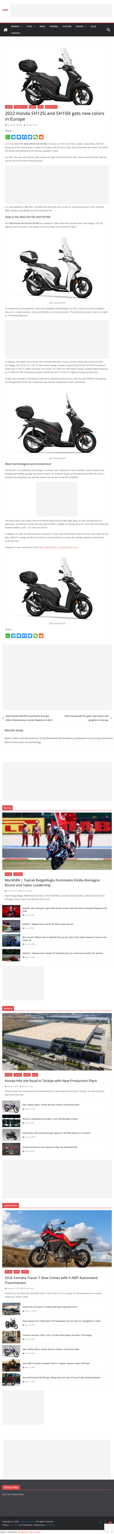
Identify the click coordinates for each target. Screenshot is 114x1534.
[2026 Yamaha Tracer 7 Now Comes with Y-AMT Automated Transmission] (57, 1238)
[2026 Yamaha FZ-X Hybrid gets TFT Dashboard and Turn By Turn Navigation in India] (11, 1323)
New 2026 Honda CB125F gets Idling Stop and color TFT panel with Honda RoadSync (62, 1377)
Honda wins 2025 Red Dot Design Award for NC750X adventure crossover (57, 1133)
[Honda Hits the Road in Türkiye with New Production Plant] (57, 1041)
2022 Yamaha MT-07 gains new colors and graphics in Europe (86, 718)
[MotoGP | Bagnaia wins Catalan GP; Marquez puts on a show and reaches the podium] (11, 955)
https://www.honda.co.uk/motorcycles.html (58, 547)
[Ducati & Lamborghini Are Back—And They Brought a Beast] (11, 1121)
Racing (79, 26)
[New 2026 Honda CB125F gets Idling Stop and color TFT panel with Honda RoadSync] (11, 1379)
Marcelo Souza (31, 125)
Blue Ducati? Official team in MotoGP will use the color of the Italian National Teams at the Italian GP (65, 938)
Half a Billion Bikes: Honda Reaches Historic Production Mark (51, 1104)
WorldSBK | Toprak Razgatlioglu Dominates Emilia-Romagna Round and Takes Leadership (52, 882)
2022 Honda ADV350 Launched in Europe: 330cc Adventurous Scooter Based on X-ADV (29, 718)
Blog (93, 26)
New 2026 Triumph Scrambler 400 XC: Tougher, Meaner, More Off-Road (56, 1363)
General (54, 26)
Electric (67, 26)
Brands (15, 26)
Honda (32, 107)
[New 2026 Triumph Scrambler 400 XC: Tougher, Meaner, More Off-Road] (11, 1365)
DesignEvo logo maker (29, 1531)
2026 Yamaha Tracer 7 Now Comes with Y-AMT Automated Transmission (51, 1280)
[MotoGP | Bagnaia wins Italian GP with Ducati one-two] (11, 926)
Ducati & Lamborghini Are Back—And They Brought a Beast (50, 1119)
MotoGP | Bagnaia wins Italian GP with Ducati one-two (48, 924)
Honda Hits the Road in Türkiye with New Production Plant (51, 1080)
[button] (20, 26)
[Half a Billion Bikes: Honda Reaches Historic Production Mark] (11, 1107)
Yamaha (25, 1272)
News (42, 26)
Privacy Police (17, 1494)
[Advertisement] (61, 10)
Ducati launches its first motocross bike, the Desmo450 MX (50, 1147)
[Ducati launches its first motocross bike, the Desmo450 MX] (11, 1149)
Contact (15, 33)
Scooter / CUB (51, 107)
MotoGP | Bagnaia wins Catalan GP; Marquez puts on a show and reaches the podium (63, 953)
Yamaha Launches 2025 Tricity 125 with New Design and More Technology (57, 1335)
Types (29, 26)
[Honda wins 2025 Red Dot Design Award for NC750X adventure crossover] (11, 1135)
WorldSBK (18, 874)
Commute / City (20, 107)
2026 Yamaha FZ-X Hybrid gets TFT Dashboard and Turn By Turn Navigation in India (62, 1321)
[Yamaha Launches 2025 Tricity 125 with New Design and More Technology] (11, 1337)
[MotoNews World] (5, 29)
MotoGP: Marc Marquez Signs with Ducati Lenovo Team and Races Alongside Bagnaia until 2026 (65, 909)
